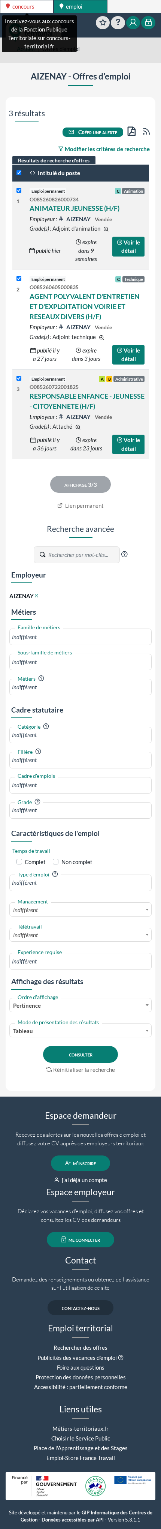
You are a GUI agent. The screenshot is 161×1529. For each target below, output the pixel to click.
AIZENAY (78, 219)
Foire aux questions (80, 1367)
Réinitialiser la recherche (84, 1069)
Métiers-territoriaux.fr (80, 1428)
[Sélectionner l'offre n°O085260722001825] (18, 378)
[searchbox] (80, 637)
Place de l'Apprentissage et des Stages (81, 1448)
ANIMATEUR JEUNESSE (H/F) (74, 208)
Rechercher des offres (80, 1347)
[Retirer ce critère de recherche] (36, 596)
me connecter (83, 1239)
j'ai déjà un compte (84, 1179)
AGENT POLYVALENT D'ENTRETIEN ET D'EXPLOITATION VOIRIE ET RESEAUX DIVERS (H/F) (85, 306)
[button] (124, 554)
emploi (73, 6)
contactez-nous (81, 1307)
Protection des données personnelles (81, 1377)
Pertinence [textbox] (27, 1005)
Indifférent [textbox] (25, 909)
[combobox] (80, 637)
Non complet (76, 861)
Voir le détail (130, 246)
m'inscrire (84, 1163)
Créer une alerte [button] (97, 132)
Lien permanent (84, 505)
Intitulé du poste (58, 173)
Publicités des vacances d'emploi (77, 1357)
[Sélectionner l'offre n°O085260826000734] (18, 190)
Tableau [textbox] (23, 1031)
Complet (35, 861)
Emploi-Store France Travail (80, 1457)
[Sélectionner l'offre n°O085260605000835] (18, 279)
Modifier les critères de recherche (107, 149)
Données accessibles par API (73, 1520)
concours (22, 6)
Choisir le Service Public (80, 1438)
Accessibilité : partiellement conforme (80, 1386)
